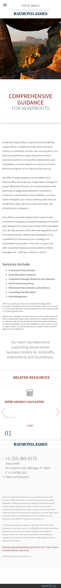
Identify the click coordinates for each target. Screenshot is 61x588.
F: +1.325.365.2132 (16, 472)
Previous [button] (4, 412)
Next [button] (57, 412)
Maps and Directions (17, 477)
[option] (30, 412)
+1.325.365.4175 (21, 458)
